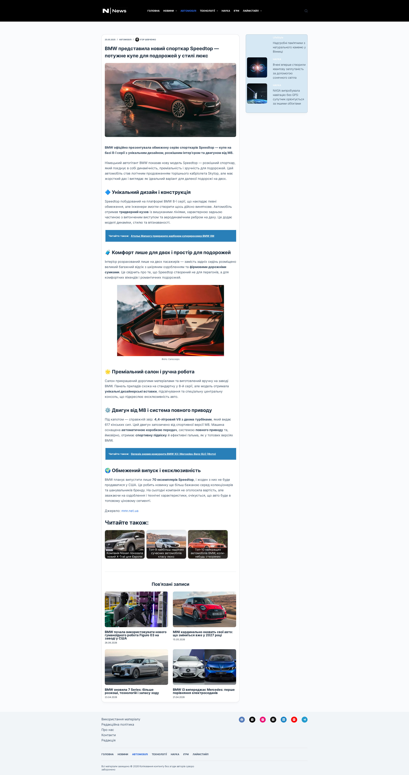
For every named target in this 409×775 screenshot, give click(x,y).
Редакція (108, 740)
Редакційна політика (117, 724)
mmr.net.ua (129, 511)
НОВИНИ (168, 10)
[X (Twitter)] (252, 720)
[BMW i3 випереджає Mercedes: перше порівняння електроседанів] (204, 667)
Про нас (107, 730)
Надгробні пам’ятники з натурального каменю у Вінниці (289, 47)
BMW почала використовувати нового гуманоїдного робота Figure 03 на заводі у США (135, 635)
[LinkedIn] (284, 720)
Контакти (108, 735)
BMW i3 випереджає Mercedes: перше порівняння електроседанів (204, 691)
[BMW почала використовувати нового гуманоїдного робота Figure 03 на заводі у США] (136, 609)
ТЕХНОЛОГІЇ (207, 10)
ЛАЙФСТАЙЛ (251, 10)
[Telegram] (305, 720)
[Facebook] (242, 720)
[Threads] (273, 720)
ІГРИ (236, 10)
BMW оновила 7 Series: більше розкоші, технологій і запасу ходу (132, 691)
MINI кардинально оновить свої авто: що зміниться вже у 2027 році (203, 633)
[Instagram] (263, 720)
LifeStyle (278, 37)
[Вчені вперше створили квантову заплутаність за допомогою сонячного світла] (257, 67)
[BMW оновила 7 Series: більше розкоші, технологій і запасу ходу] (136, 667)
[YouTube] (294, 720)
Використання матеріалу (120, 719)
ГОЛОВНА (153, 10)
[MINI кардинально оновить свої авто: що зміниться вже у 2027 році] (204, 609)
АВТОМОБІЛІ (188, 10)
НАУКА (226, 10)
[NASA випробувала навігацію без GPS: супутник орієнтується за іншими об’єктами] (257, 93)
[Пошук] (306, 10)
